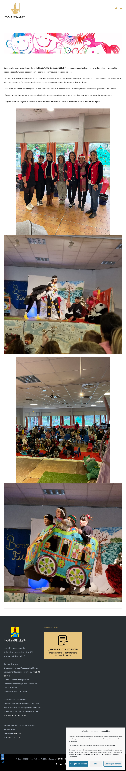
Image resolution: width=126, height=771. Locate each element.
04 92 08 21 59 (14, 737)
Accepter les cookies (78, 764)
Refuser (96, 764)
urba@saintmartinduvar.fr (15, 715)
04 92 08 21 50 (20, 733)
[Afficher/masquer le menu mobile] (121, 8)
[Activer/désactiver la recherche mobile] (116, 8)
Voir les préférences (113, 764)
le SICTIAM (59, 759)
